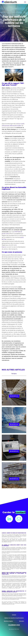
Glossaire (21, 621)
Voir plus (14, 373)
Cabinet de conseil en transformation (14, 618)
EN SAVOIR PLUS (14, 396)
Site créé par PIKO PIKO (14, 629)
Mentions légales (8, 621)
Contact (14, 614)
